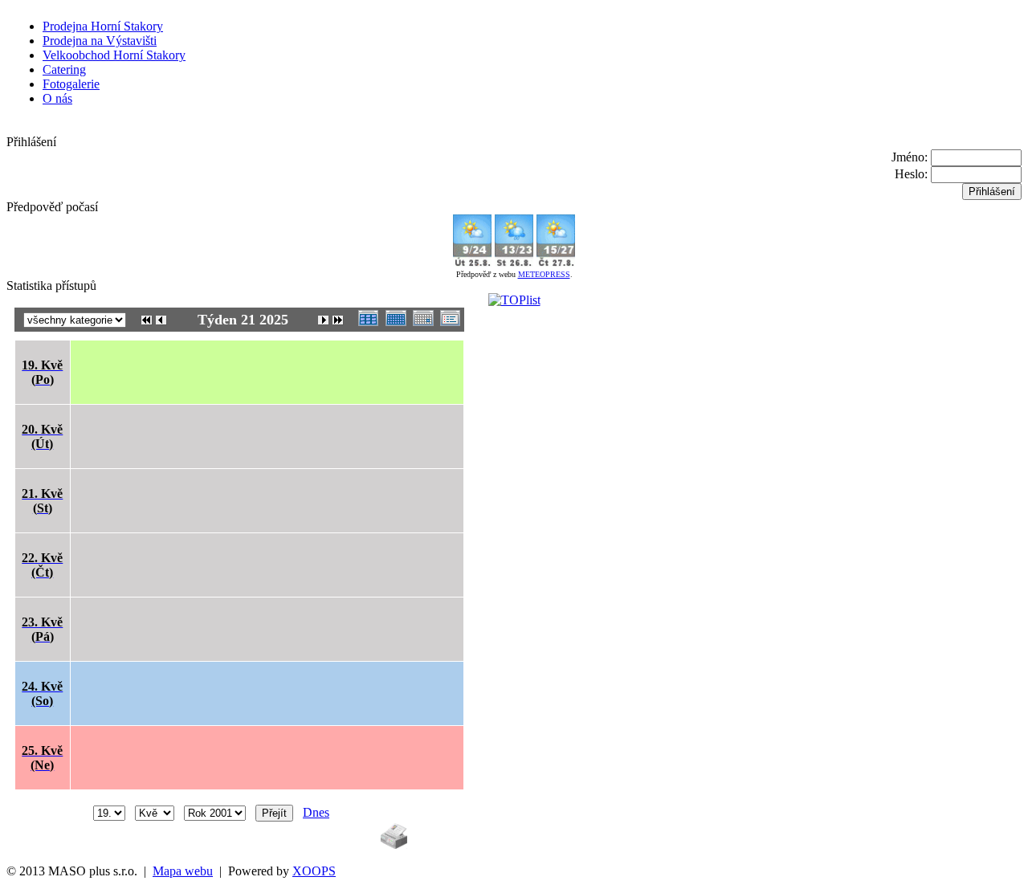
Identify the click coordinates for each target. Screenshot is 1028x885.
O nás (57, 98)
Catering (64, 69)
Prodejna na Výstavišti (100, 40)
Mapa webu (183, 871)
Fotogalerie (71, 84)
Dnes (316, 812)
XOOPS (314, 871)
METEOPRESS (544, 274)
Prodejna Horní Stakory (103, 26)
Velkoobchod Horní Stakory (114, 55)
